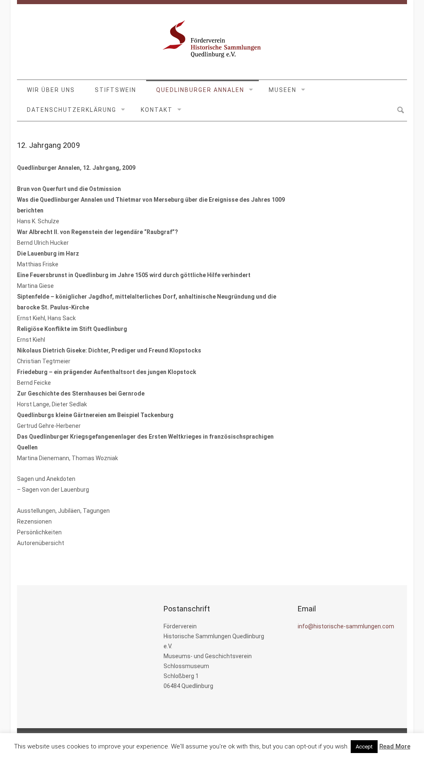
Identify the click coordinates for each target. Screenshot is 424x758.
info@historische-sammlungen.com (346, 626)
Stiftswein (115, 90)
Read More (394, 746)
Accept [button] (364, 747)
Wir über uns (51, 90)
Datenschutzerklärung (71, 109)
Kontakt (157, 109)
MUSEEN (282, 90)
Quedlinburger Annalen (200, 90)
